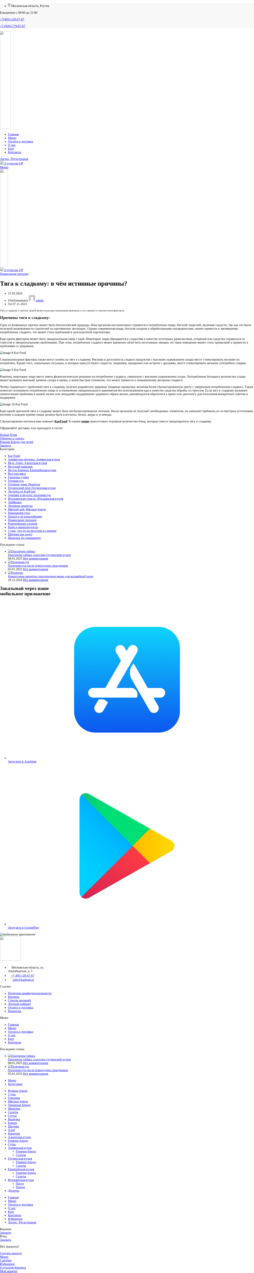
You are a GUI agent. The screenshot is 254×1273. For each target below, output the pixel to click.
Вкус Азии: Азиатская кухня (27, 463)
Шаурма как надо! (20, 534)
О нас (12, 1035)
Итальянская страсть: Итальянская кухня (35, 498)
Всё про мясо (17, 473)
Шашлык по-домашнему (24, 538)
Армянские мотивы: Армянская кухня (34, 459)
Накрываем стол (19, 513)
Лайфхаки (15, 502)
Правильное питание (14, 274)
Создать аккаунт (11, 1253)
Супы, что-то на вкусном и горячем (32, 530)
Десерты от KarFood (21, 491)
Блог (11, 1038)
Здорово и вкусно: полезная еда (29, 495)
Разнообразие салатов (22, 523)
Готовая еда (16, 480)
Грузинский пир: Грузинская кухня (32, 488)
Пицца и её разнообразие (25, 516)
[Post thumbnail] (21, 551)
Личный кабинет (19, 1004)
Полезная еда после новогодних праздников (38, 565)
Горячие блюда (26, 1151)
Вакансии (14, 1011)
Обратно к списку (12, 438)
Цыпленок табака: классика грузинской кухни (39, 555)
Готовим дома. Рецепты (24, 484)
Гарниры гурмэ (18, 477)
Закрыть (5, 445)
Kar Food (14, 456)
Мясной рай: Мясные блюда (27, 509)
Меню (12, 1028)
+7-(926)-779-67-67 (12, 26)
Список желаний (19, 1000)
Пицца (20, 1187)
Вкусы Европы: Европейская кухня (32, 470)
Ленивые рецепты (20, 505)
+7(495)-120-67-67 (12, 19)
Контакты (14, 1042)
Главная (13, 1024)
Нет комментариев (35, 558)
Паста (20, 1183)
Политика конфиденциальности (29, 993)
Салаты (21, 1155)
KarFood (61, 421)
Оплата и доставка (20, 1007)
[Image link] (10, 959)
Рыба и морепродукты (23, 527)
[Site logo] (5, 127)
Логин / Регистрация (22, 1222)
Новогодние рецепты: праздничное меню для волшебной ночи (50, 576)
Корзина (13, 996)
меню (85, 421)
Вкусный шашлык (20, 466)
